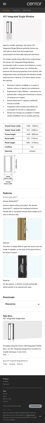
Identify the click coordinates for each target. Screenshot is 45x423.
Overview (6, 10)
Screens (5, 381)
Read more (30, 415)
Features (16, 10)
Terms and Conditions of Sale (12, 406)
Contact (5, 401)
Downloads (27, 10)
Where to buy (7, 399)
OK (40, 416)
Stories (5, 394)
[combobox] (22, 197)
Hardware (6, 384)
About (4, 396)
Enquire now (35, 406)
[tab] (22, 304)
